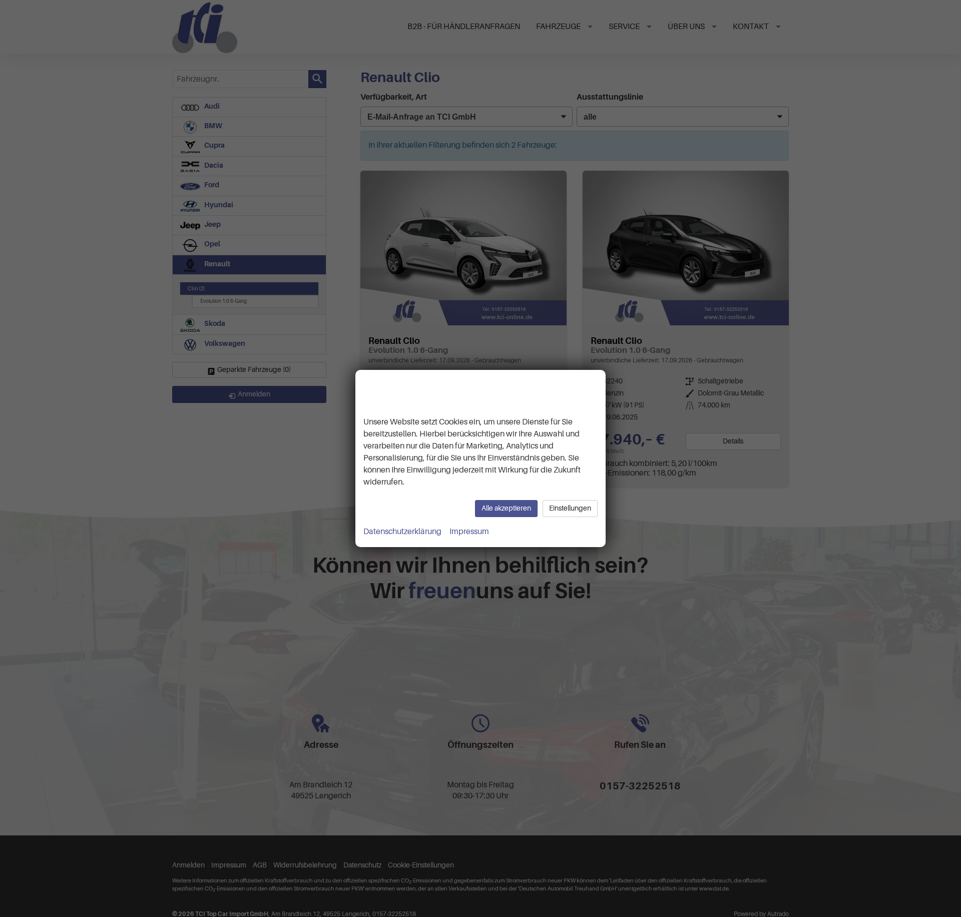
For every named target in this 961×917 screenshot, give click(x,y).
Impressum (469, 531)
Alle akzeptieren (506, 508)
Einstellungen (570, 508)
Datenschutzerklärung (402, 531)
